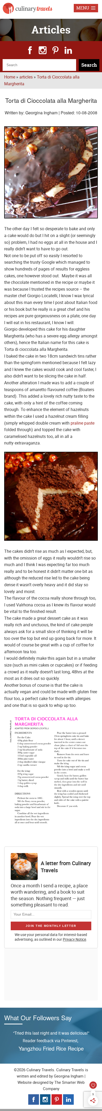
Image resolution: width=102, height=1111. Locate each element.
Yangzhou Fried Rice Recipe (51, 1048)
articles (26, 77)
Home (9, 77)
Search (89, 65)
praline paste (82, 423)
